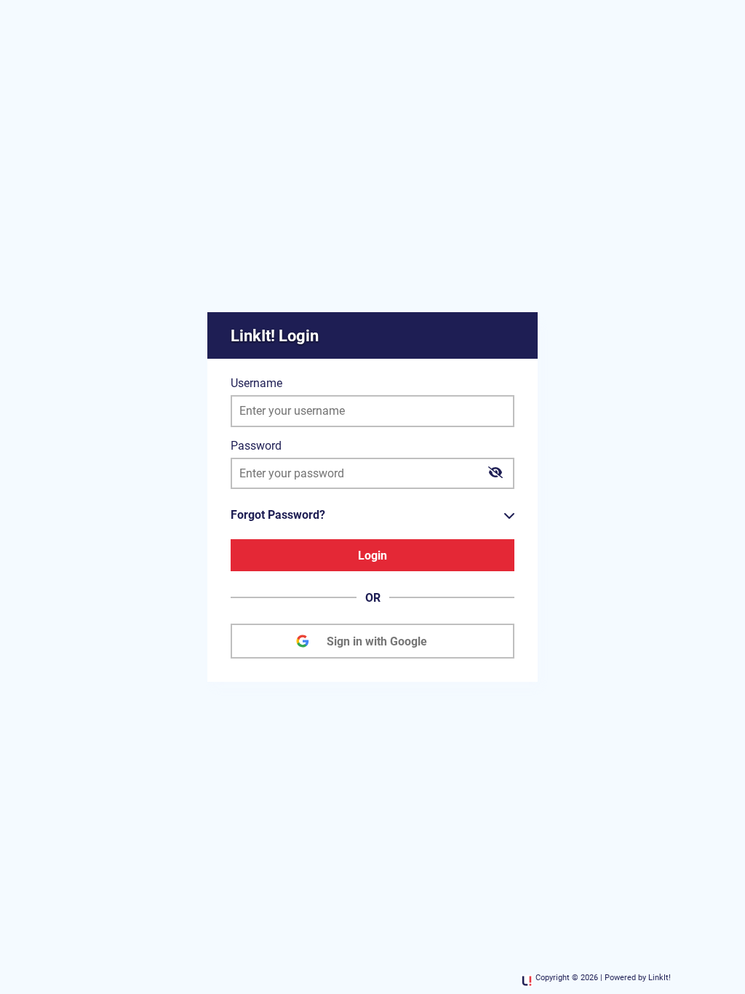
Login (372, 555)
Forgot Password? (278, 515)
